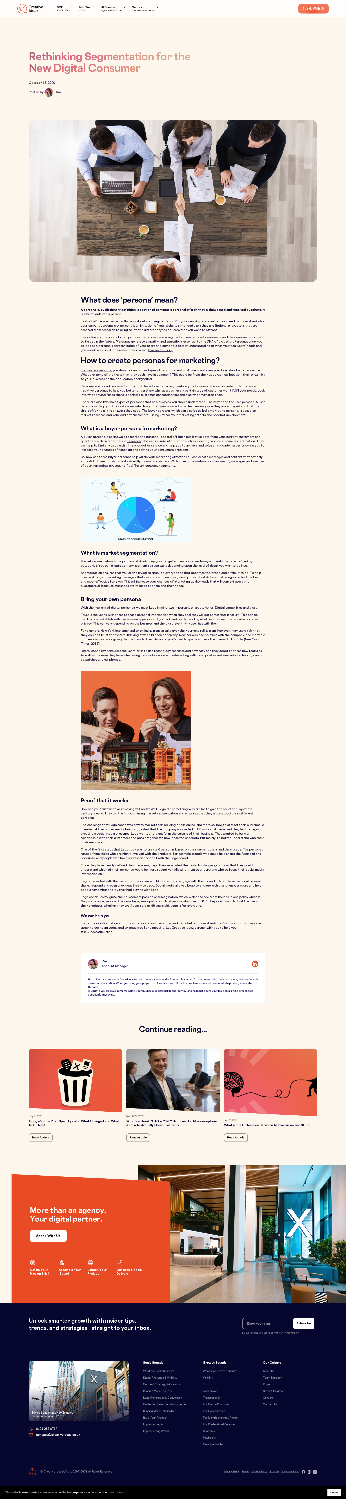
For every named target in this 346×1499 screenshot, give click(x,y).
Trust (206, 1384)
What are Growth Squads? (220, 1371)
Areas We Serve (290, 1472)
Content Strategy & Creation (162, 1384)
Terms (245, 1472)
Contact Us (270, 1404)
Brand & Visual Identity (157, 1391)
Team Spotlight (272, 1378)
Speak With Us (313, 8)
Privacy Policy (231, 1472)
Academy (209, 1431)
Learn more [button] (116, 1492)
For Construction (214, 1411)
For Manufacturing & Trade (220, 1418)
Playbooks (209, 1438)
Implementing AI (153, 1424)
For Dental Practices (216, 1404)
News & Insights (273, 1391)
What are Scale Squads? (158, 1371)
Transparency (212, 1398)
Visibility (208, 1378)
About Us (268, 1371)
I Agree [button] (334, 1492)
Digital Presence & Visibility (160, 1378)
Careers (268, 1398)
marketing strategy (106, 466)
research (134, 441)
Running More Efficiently (158, 1411)
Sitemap (274, 1472)
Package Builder (213, 1444)
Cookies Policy (259, 1472)
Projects (268, 1384)
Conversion (210, 1391)
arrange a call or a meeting (145, 928)
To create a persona (96, 370)
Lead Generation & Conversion (162, 1398)
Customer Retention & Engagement (165, 1404)
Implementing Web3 (156, 1431)
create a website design (134, 406)
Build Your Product (155, 1418)
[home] (30, 8)
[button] (65, 8)
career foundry (160, 350)
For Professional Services (219, 1424)
